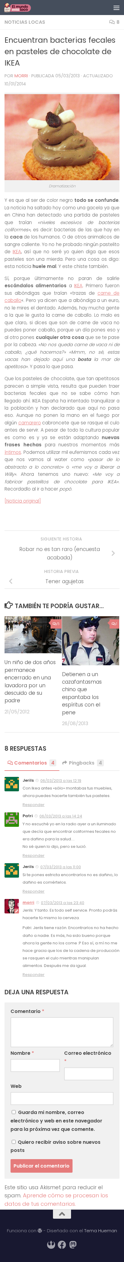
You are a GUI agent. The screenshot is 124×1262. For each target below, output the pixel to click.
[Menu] (116, 7)
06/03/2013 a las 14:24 (60, 816)
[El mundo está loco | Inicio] (22, 7)
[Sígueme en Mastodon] (73, 1245)
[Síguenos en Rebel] (51, 1245)
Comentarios (34, 762)
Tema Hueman (100, 1230)
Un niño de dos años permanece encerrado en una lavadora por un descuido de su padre (30, 681)
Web (16, 1086)
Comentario (27, 1011)
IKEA (17, 251)
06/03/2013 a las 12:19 (60, 780)
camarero (29, 423)
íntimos (13, 452)
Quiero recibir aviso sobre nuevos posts (56, 1146)
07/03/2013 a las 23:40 (62, 903)
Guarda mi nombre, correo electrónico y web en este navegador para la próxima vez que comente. (56, 1121)
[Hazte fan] (62, 1245)
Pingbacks (85, 762)
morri (21, 76)
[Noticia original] (23, 501)
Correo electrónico (87, 1057)
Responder (34, 805)
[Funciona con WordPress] (40, 1231)
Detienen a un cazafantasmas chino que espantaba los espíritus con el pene (82, 693)
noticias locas (25, 22)
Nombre (22, 1053)
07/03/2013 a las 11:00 (60, 867)
